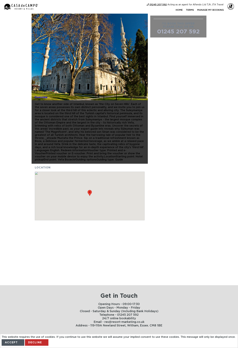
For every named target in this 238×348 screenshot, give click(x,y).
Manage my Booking (210, 10)
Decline (35, 342)
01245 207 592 (178, 32)
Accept (11, 342)
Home (179, 10)
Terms (190, 10)
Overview (40, 97)
